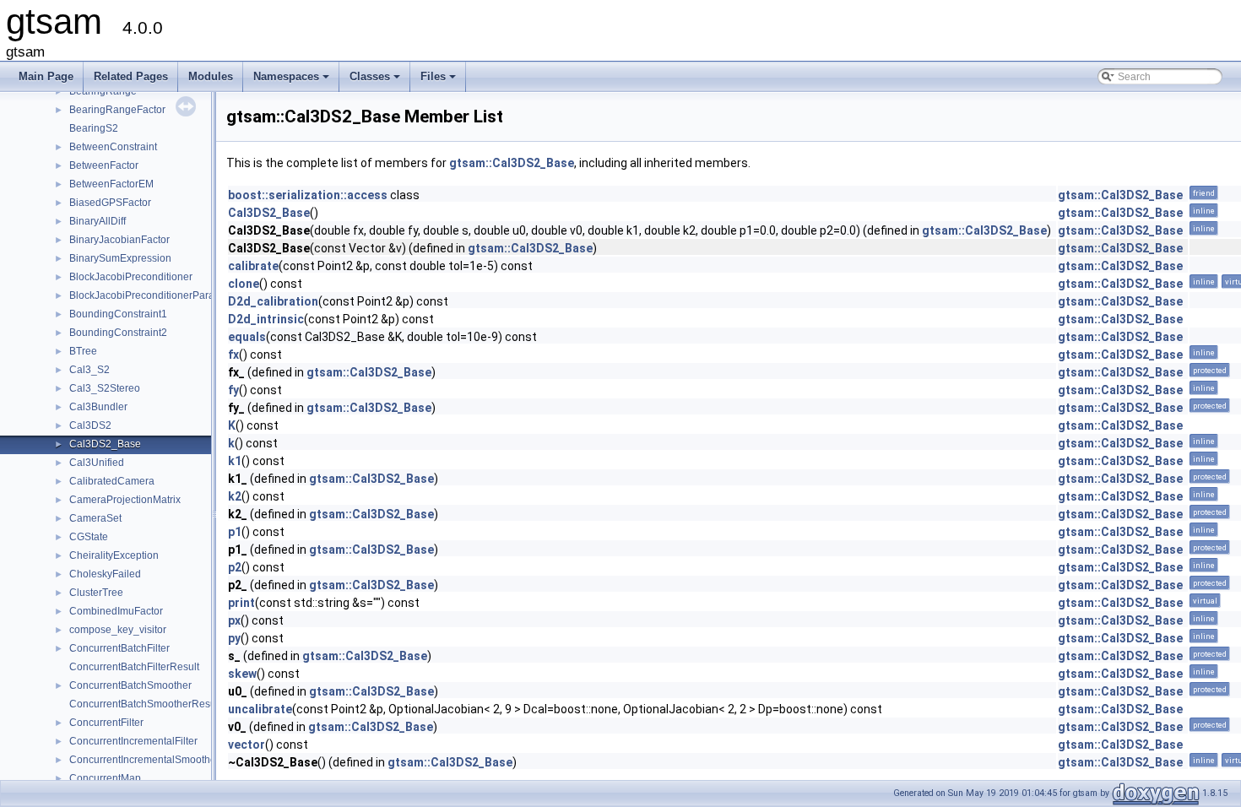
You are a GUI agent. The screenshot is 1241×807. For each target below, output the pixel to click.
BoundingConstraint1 (118, 314)
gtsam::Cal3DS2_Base (511, 163)
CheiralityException (114, 555)
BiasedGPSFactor (110, 203)
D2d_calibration (273, 301)
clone (243, 283)
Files (439, 81)
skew (242, 673)
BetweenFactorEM (111, 184)
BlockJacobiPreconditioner (130, 277)
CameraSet (95, 518)
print (241, 602)
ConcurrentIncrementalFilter (133, 741)
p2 (234, 567)
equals (247, 337)
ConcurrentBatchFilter (119, 648)
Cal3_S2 (89, 370)
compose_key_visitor (117, 630)
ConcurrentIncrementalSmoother (144, 760)
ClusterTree (96, 592)
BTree (83, 351)
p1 (234, 532)
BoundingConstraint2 (118, 333)
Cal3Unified (96, 462)
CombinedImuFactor (116, 611)
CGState (88, 537)
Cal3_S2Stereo (104, 388)
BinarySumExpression (120, 258)
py (234, 638)
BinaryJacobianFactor (119, 240)
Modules (210, 76)
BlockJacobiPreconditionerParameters (157, 295)
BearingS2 (93, 128)
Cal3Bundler (98, 407)
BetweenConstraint (113, 147)
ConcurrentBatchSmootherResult (145, 704)
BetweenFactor (103, 165)
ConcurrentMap (105, 778)
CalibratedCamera (111, 481)
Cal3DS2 (90, 425)
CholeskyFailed (105, 574)
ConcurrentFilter (106, 722)
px (234, 620)
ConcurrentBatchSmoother (130, 685)
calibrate (253, 266)
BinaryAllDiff (97, 221)
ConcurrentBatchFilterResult (134, 667)
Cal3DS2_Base (105, 444)
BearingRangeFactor (117, 110)
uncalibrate (260, 709)
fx (233, 354)
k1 (234, 461)
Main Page (46, 76)
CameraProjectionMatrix (125, 500)
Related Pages (131, 76)
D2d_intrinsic (266, 319)
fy (233, 390)
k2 (234, 496)
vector (246, 744)
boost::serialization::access (307, 195)
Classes (376, 81)
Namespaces (292, 81)
